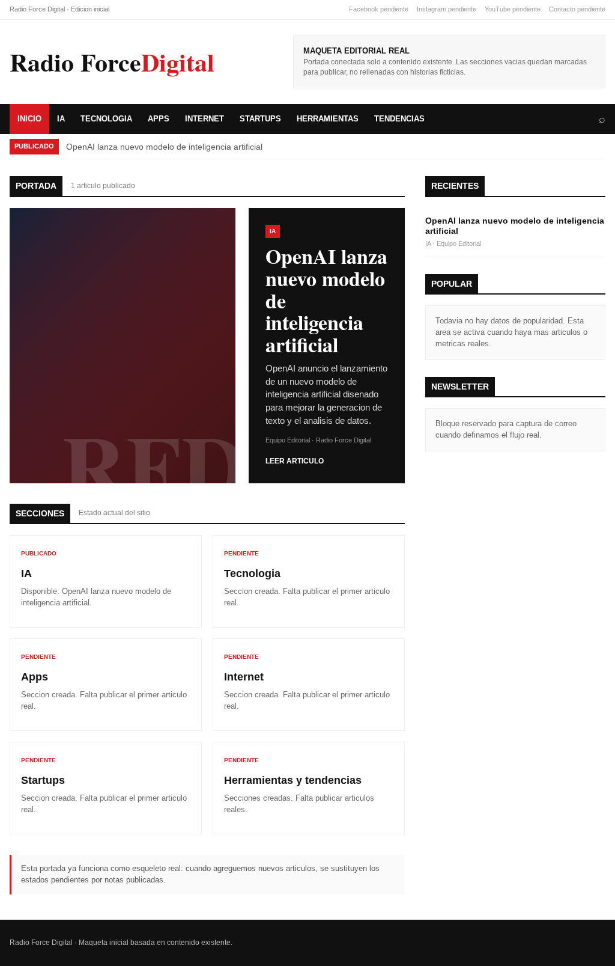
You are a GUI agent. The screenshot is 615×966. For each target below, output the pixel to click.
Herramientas (328, 118)
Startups (260, 118)
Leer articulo (294, 461)
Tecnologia (106, 118)
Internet (204, 118)
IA (61, 118)
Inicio (29, 118)
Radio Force (112, 62)
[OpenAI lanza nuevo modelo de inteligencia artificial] (122, 345)
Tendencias (399, 118)
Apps (158, 118)
